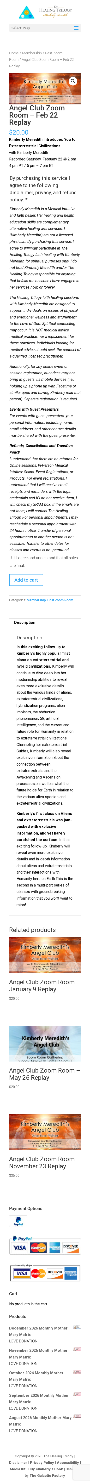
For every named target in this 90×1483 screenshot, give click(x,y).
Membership (32, 53)
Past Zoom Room (60, 600)
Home (14, 53)
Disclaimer (18, 1462)
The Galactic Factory (47, 1475)
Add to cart (26, 580)
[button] (73, 81)
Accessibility (68, 1462)
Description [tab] (24, 622)
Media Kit (17, 1469)
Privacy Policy (42, 1462)
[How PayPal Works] (18, 1225)
